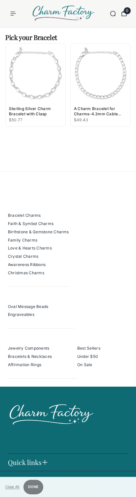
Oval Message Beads (28, 306)
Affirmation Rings (24, 364)
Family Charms (22, 240)
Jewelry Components (28, 348)
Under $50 (87, 356)
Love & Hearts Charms (30, 248)
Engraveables (21, 314)
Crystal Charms (23, 256)
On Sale (84, 364)
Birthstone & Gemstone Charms (38, 231)
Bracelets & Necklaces (30, 356)
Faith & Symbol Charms (30, 223)
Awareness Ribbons (27, 264)
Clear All (12, 486)
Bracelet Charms (24, 215)
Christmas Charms (26, 272)
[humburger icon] (13, 13)
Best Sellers (88, 348)
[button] (35, 85)
